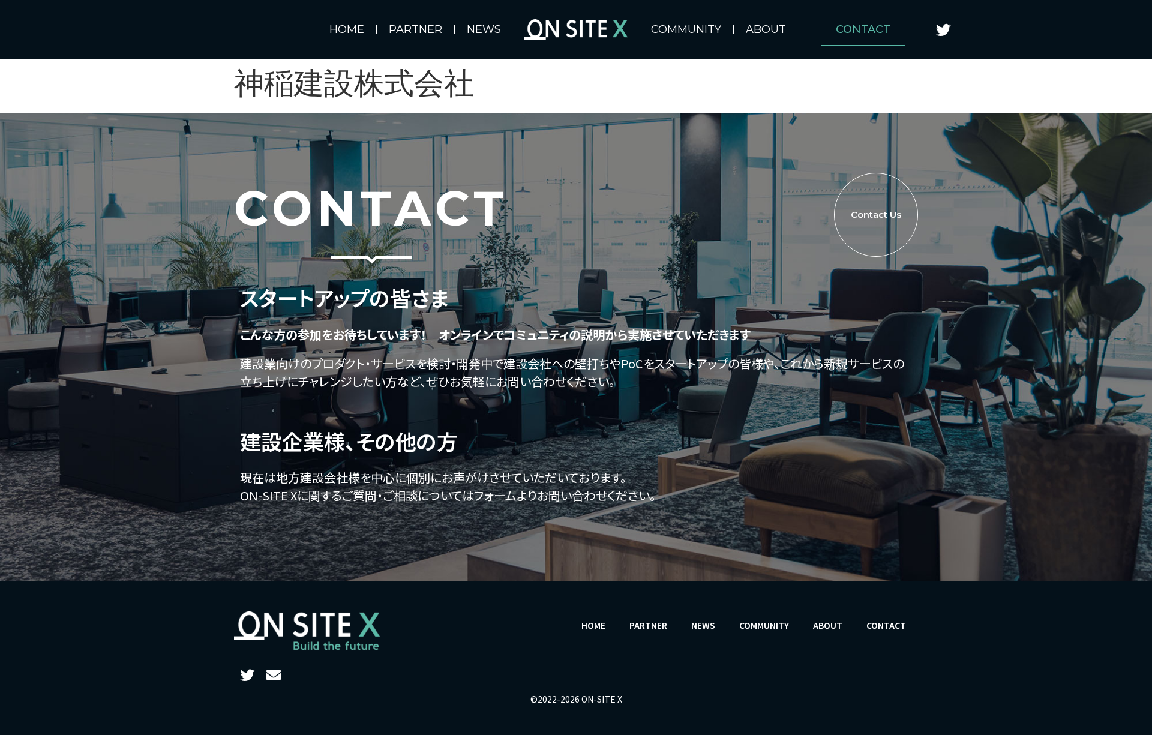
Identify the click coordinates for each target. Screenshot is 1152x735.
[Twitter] (944, 29)
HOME (346, 29)
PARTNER (415, 29)
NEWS (484, 29)
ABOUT (766, 29)
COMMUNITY (686, 29)
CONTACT (886, 625)
